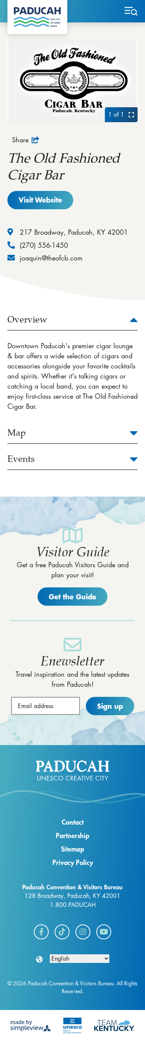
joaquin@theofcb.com (51, 258)
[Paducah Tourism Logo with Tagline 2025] (37, 17)
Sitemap (72, 848)
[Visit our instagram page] (83, 932)
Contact (73, 822)
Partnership (72, 835)
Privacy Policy (72, 862)
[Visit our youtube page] (103, 932)
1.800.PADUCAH (73, 905)
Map (16, 432)
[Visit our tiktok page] (62, 932)
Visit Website (40, 199)
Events (21, 458)
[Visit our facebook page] (41, 932)
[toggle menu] (131, 11)
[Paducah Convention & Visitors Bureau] (72, 770)
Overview (27, 319)
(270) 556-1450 (44, 245)
